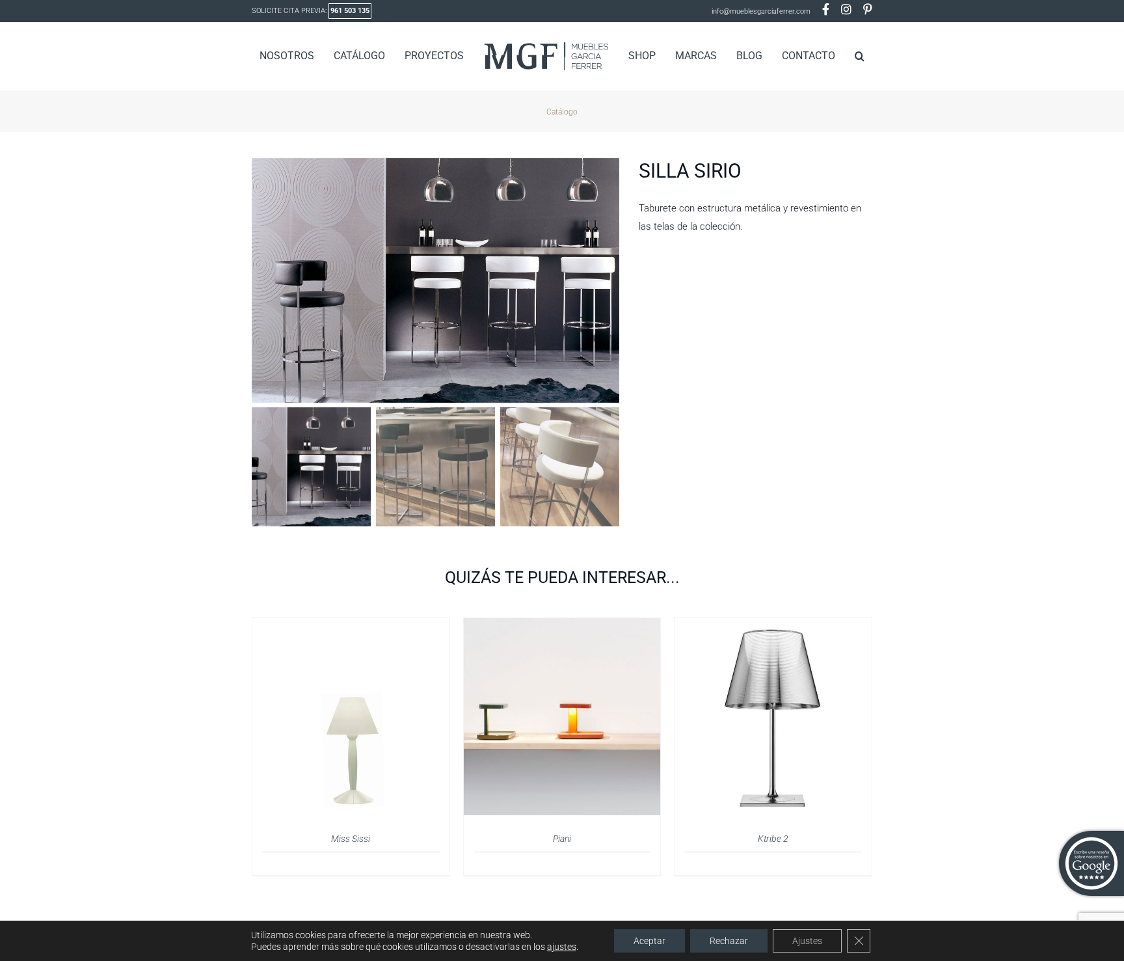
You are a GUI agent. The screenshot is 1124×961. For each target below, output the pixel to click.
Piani (562, 838)
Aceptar (649, 941)
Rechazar (729, 941)
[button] (839, 56)
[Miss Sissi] (350, 626)
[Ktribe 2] (773, 626)
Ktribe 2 (773, 838)
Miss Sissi (350, 838)
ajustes (561, 946)
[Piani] (562, 626)
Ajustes (807, 941)
